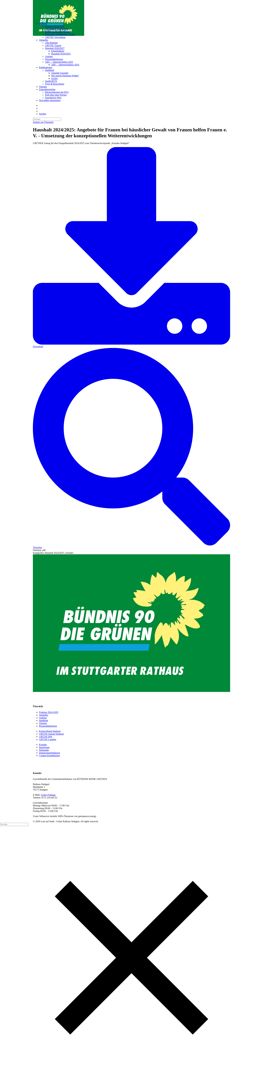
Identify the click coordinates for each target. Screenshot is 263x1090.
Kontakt (43, 744)
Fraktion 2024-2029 (54, 26)
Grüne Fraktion (48, 795)
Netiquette (44, 750)
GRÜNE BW (45, 736)
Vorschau (37, 547)
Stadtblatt (49, 70)
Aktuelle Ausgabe (59, 73)
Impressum (44, 747)
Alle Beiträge (51, 42)
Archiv (54, 78)
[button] (42, 113)
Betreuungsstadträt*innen (57, 31)
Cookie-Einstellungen (49, 755)
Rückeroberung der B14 (56, 92)
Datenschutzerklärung (49, 753)
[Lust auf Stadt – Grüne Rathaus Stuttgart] (131, 10)
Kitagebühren (57, 51)
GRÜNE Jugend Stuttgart (51, 734)
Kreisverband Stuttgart (50, 731)
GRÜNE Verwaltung (55, 37)
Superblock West (53, 97)
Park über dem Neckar (56, 95)
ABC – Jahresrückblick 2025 (59, 62)
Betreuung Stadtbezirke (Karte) (60, 34)
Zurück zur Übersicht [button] (43, 122)
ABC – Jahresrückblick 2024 (65, 64)
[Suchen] (47, 119)
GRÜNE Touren (53, 45)
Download (38, 346)
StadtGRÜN (51, 81)
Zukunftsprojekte (47, 89)
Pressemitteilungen (54, 59)
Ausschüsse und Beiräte (56, 29)
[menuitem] (134, 30)
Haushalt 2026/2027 (55, 48)
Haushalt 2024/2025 (61, 53)
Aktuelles (43, 40)
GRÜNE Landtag (47, 739)
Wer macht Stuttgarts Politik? (65, 75)
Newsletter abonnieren (50, 100)
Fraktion (43, 23)
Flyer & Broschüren (54, 84)
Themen (43, 86)
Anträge (49, 56)
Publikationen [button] (45, 67)
